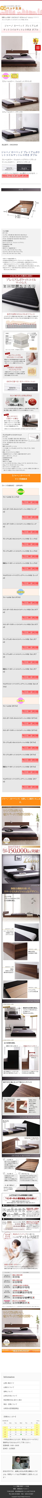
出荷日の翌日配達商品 (11, 1408)
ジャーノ (30, 17)
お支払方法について (10, 1396)
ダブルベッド (23, 17)
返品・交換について (10, 1404)
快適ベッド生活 (6, 17)
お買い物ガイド (9, 1383)
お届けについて (9, 1387)
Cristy (18, 1496)
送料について (8, 1391)
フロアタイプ (15, 17)
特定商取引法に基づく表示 (13, 1400)
